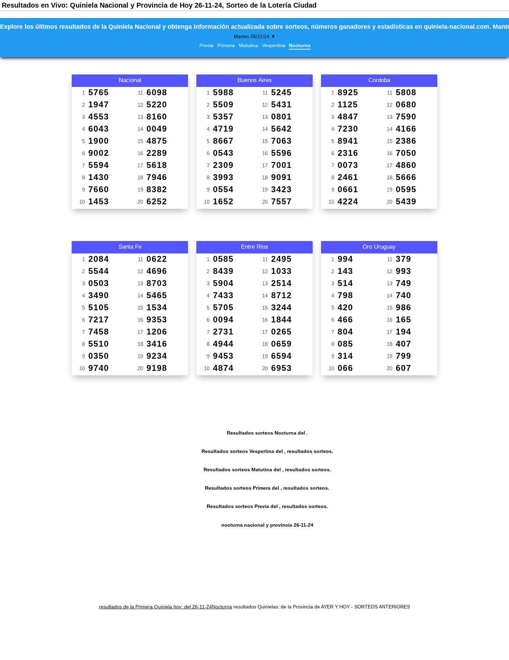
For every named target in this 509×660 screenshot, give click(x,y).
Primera (226, 45)
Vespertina (273, 45)
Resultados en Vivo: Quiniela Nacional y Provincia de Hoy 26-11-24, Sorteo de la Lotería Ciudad (159, 5)
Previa (206, 45)
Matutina (248, 45)
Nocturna (300, 45)
